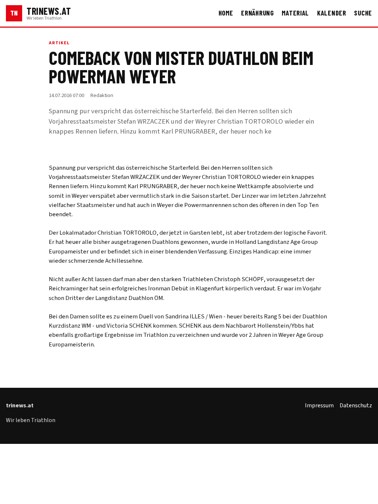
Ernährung (257, 13)
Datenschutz (356, 405)
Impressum (319, 405)
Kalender (331, 13)
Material (295, 13)
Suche (363, 13)
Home (226, 13)
